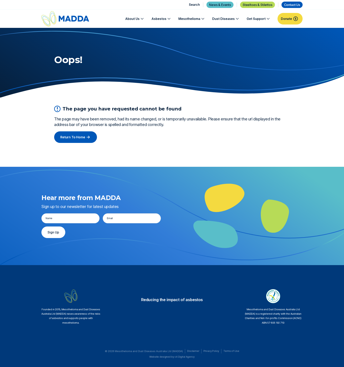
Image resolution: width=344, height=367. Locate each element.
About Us (132, 18)
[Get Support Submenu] (268, 18)
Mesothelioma (189, 18)
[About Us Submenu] (142, 18)
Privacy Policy (211, 350)
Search (194, 5)
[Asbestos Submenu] (168, 18)
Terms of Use (231, 350)
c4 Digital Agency (184, 356)
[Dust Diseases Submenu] (237, 18)
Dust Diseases (223, 18)
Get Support (256, 18)
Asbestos (158, 18)
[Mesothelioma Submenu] (202, 18)
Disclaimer (193, 350)
